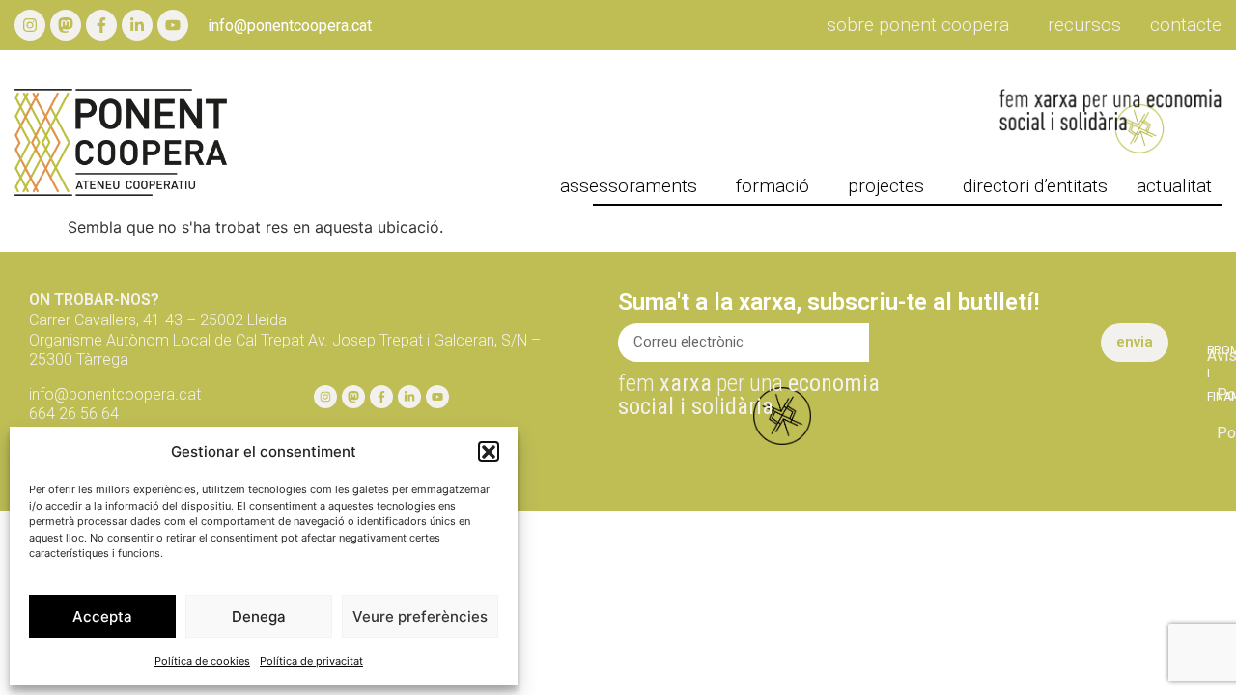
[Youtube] (172, 25)
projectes (886, 186)
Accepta (102, 616)
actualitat (1174, 186)
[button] (488, 451)
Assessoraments (628, 186)
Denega (259, 616)
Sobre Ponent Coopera (918, 25)
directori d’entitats (1035, 186)
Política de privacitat (311, 661)
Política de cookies (202, 661)
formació (772, 186)
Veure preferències (420, 616)
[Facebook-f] (101, 25)
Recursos (1084, 25)
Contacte (1186, 25)
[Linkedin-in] (137, 25)
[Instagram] (29, 25)
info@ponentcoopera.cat (290, 25)
